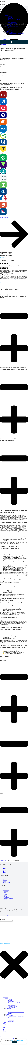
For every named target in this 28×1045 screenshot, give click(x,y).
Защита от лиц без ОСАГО (14, 19)
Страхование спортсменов (14, 1017)
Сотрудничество (6, 897)
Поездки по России (12, 1006)
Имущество (5, 880)
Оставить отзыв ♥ (3, 284)
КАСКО (10, 17)
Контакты (5, 896)
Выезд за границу (12, 22)
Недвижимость (6, 890)
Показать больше (14, 279)
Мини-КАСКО (11, 18)
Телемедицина (11, 1021)
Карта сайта (5, 899)
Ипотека (4, 881)
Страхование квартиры (13, 26)
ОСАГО (10, 16)
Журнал (4, 1022)
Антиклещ (10, 1019)
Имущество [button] (8, 1008)
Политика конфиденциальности (8, 914)
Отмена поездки (11, 1007)
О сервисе (5, 894)
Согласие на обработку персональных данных (10, 915)
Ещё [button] (4, 1023)
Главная (1, 860)
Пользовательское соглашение (8, 913)
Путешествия (5, 878)
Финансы (5, 888)
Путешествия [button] (8, 20)
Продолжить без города (5, 943)
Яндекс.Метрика (20, 1040)
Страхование (5, 887)
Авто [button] (6, 15)
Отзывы (4, 895)
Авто (4, 877)
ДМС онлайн (11, 1020)
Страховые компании (10, 1024)
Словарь (4, 892)
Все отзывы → (3, 282)
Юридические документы (8, 898)
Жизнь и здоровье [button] (9, 1015)
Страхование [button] (5, 997)
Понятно (14, 1041)
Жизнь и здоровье (6, 882)
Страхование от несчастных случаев (16, 33)
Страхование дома (12, 27)
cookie (12, 1040)
